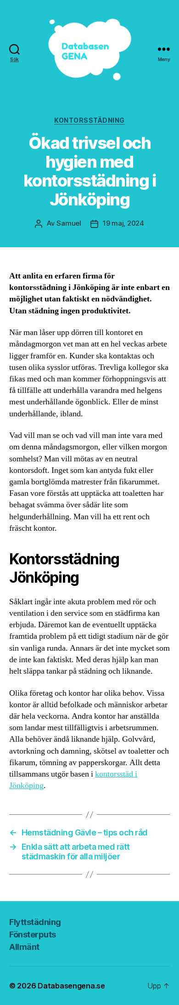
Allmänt (24, 947)
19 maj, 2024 (123, 223)
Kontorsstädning (89, 120)
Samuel (68, 223)
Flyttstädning (35, 922)
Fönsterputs (32, 934)
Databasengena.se (71, 985)
